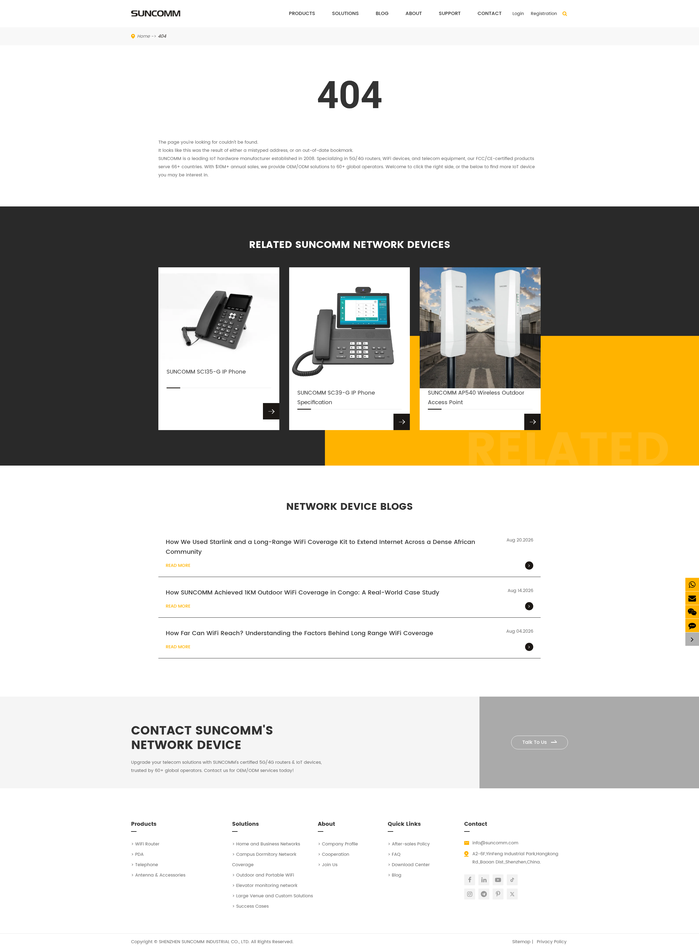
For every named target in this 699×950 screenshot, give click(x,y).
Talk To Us (535, 742)
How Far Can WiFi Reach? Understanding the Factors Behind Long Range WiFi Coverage (299, 633)
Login (518, 13)
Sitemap (521, 941)
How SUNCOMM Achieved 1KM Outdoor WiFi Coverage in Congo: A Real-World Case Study (302, 593)
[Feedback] (692, 625)
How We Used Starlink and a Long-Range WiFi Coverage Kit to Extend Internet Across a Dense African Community (320, 547)
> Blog (394, 875)
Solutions (345, 13)
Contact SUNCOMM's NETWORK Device (202, 738)
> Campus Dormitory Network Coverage (264, 859)
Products (302, 13)
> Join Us (327, 864)
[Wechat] (692, 611)
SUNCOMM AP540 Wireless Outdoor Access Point (476, 398)
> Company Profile (338, 844)
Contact (490, 13)
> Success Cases (250, 906)
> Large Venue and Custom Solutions (272, 895)
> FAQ (394, 854)
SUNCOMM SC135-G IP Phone (206, 372)
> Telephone (144, 864)
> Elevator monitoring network (264, 885)
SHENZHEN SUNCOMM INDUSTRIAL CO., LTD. (204, 941)
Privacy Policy (552, 941)
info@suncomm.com (495, 843)
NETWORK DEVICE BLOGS (349, 507)
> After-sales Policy (409, 844)
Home (143, 36)
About (413, 13)
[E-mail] (692, 598)
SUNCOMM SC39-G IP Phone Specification (336, 398)
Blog (382, 13)
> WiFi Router (145, 844)
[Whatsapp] (692, 584)
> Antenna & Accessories (158, 875)
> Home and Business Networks (266, 844)
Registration (544, 13)
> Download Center (409, 864)
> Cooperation (333, 854)
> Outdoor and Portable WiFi (263, 875)
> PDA (137, 854)
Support (450, 13)
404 (162, 36)
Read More (178, 565)
